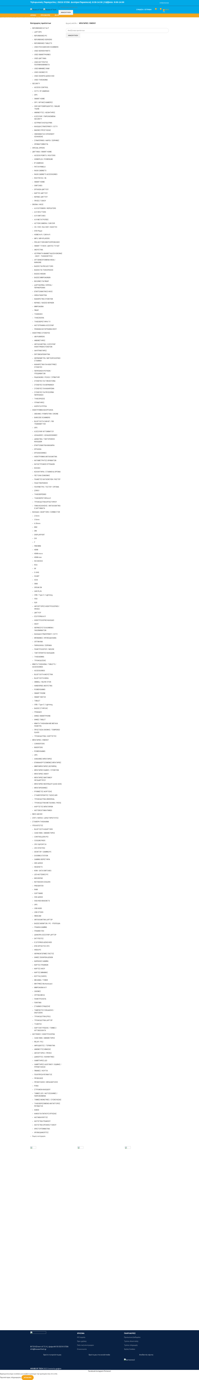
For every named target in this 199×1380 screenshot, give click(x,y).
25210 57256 (64, 2)
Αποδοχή (27, 1377)
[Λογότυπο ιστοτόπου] (36, 9)
